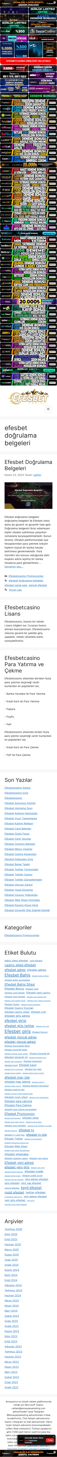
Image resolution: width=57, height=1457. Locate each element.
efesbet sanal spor (16, 585)
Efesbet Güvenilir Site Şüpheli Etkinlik (27, 910)
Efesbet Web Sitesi (16, 1146)
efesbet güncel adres (21, 1037)
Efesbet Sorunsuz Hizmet (20, 803)
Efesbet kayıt (27, 1065)
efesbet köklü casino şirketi (33, 1073)
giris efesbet (12, 1183)
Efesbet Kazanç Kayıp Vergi (21, 905)
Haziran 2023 (13, 1356)
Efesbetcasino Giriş (16, 792)
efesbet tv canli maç (15, 1135)
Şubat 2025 (12, 1254)
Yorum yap (15, 589)
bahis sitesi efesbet (16, 960)
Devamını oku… (14, 566)
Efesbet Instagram (33, 1061)
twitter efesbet (36, 1192)
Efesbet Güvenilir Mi (40, 1053)
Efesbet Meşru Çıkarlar (18, 849)
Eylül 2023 (11, 1341)
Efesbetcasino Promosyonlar (26, 576)
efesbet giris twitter (19, 1026)
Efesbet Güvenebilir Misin (17, 1046)
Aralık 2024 (12, 1264)
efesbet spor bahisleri (15, 1125)
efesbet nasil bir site (14, 1089)
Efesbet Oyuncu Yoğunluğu (21, 894)
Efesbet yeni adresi (19, 1163)
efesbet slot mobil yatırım (14, 1122)
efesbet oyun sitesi (16, 1097)
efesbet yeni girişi (38, 1168)
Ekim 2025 (11, 1234)
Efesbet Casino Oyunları (19, 1008)
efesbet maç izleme (17, 1081)
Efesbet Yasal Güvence (19, 889)
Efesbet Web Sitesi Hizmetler (22, 900)
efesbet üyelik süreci (13, 1176)
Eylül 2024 (11, 1280)
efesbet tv (26, 1130)
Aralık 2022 (11, 1387)
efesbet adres (15, 970)
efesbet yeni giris (17, 1167)
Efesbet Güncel (39, 1032)
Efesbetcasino (14, 798)
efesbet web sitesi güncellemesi (17, 1150)
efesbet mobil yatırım (13, 1086)
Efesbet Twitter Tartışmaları (21, 869)
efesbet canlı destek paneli (15, 1001)
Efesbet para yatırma (18, 1101)
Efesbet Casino (12, 1004)
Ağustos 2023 (13, 1346)
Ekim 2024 (11, 1275)
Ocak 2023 (11, 1382)
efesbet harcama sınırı (37, 1058)
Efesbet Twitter (14, 1138)
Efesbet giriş (18, 1031)
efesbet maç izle (17, 1077)
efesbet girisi (15, 1020)
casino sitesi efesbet (20, 965)
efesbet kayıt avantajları (14, 1069)
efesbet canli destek (15, 992)
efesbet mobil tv (38, 1082)
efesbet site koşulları (13, 1118)
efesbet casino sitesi (17, 1011)
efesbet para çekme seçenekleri (20, 1109)
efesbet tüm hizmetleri (33, 1139)
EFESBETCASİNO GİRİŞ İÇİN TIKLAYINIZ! (28, 61)
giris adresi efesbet (36, 1179)
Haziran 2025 (13, 1244)
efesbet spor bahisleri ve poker (40, 1126)
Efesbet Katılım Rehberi (19, 823)
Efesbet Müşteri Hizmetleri (35, 1086)
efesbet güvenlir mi (16, 1057)
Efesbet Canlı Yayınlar (18, 838)
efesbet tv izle (36, 1134)
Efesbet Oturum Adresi (19, 884)
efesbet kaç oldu (33, 1069)
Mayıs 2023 (12, 1361)
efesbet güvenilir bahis (16, 1049)
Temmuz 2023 (13, 1351)
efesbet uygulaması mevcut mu (17, 1143)
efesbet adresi (36, 970)
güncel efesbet (38, 585)
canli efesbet (36, 960)
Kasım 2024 (12, 1270)
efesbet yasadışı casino (16, 1158)
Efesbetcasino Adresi (18, 787)
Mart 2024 (11, 1310)
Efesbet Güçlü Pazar (17, 833)
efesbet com (38, 1011)
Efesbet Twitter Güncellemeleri (23, 879)
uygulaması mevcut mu (13, 1197)
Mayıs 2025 (12, 1249)
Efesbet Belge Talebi (17, 864)
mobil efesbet (14, 1192)
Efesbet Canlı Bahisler (18, 828)
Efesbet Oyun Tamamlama (21, 818)
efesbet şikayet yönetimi (14, 1180)
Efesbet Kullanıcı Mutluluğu (21, 813)
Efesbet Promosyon (20, 1114)
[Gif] (28, 165)
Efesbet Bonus (14, 988)
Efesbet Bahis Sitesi (20, 984)
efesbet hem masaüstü (13, 1061)
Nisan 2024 (12, 1305)
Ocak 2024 (11, 1321)
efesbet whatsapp (17, 1154)
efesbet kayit (11, 1065)
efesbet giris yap (42, 1026)
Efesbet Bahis (17, 975)
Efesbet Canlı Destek (15, 996)
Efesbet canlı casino (38, 992)
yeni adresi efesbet (35, 1196)
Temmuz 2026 (13, 1229)
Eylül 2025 (11, 1239)
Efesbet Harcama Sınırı (19, 808)
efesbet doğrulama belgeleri (26, 580)
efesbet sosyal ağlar (34, 1122)
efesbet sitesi (30, 1117)
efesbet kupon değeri (13, 1073)
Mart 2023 (11, 1372)
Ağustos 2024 (13, 1285)
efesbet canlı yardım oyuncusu (39, 1001)
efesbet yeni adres (38, 1158)
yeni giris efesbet (15, 1200)
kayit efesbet (31, 1188)
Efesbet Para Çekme (18, 1105)
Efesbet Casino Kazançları (20, 854)
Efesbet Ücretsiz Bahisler (20, 843)
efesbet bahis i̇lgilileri (40, 976)
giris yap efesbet (31, 1183)
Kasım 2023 (12, 1331)
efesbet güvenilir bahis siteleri (16, 1054)
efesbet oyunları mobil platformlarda (19, 1094)
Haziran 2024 (13, 1295)
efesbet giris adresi (17, 1015)
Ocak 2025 (11, 1259)
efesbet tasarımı (11, 1131)
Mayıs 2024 (12, 1300)
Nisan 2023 (12, 1366)
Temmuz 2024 (13, 1290)
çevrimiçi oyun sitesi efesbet (16, 1204)
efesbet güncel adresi (20, 1042)
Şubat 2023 (12, 1377)
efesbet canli (32, 989)
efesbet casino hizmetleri (30, 1005)
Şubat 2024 (12, 1315)
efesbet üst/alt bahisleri (14, 1172)
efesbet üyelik (34, 1171)
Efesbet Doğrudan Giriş (19, 859)
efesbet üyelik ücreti (32, 1175)
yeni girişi (31, 1201)
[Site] (28, 102)
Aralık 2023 (12, 1326)
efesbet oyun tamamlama (38, 1097)
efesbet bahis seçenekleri (17, 980)
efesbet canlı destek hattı (37, 997)
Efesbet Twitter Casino (18, 874)
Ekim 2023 (11, 1336)
